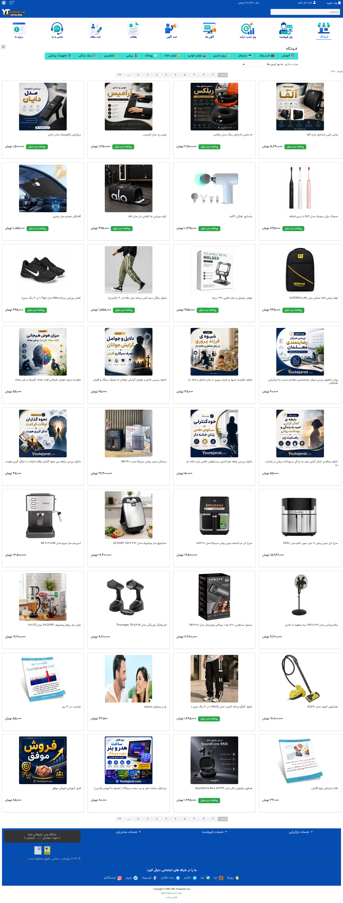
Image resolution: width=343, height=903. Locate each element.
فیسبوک (146, 878)
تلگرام (187, 878)
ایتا (215, 878)
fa (13, 1)
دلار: (256, 3)
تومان (241, 3)
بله (202, 878)
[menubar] (171, 56)
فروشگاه (291, 48)
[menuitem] (60, 56)
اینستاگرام (110, 878)
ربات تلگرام (167, 878)
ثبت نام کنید (305, 3)
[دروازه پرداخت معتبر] (47, 850)
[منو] (4, 3)
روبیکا (230, 878)
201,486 (249, 3)
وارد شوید (332, 3)
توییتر (128, 878)
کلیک (38, 838)
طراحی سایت (171, 897)
